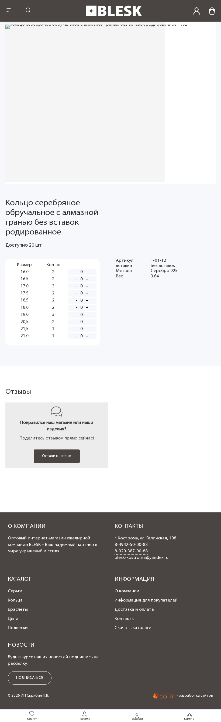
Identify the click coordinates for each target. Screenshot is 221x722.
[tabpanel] (56, 435)
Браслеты (18, 609)
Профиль (84, 718)
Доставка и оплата (134, 609)
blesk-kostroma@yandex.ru (141, 558)
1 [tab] (110, 473)
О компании (127, 591)
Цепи (13, 619)
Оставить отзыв (56, 456)
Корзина (189, 718)
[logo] (114, 15)
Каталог (32, 718)
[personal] (196, 11)
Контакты (124, 619)
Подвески (18, 628)
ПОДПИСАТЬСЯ (29, 678)
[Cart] (212, 11)
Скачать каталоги (133, 628)
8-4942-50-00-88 (131, 545)
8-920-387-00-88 (131, 551)
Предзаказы (137, 718)
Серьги (15, 591)
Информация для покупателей (146, 600)
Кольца (15, 600)
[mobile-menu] (8, 11)
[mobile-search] (28, 11)
